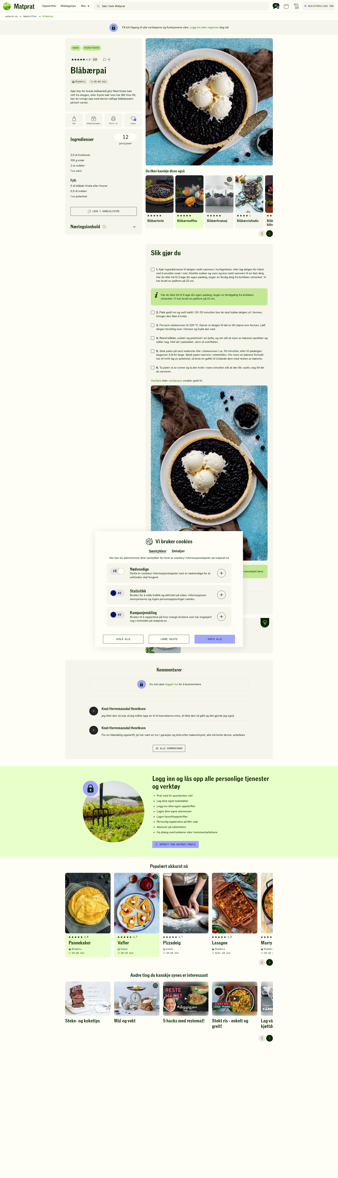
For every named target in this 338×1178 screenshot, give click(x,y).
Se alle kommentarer (169, 748)
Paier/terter (91, 47)
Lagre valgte (169, 639)
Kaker (76, 47)
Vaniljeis (156, 381)
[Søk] (98, 6)
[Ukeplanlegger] (286, 6)
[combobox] (182, 6)
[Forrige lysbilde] (262, 233)
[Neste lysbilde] (269, 233)
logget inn (171, 684)
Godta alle (215, 639)
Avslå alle (123, 639)
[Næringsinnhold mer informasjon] (104, 227)
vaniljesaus (175, 381)
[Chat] (276, 6)
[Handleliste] (296, 6)
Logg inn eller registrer (204, 27)
